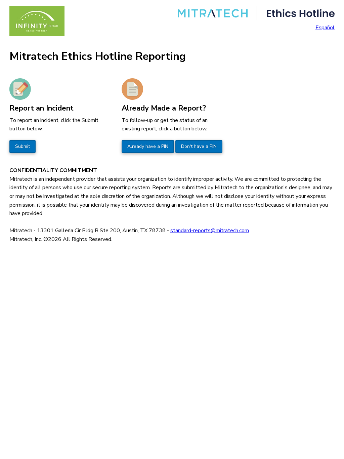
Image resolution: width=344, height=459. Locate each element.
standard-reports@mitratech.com (209, 230)
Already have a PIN (147, 146)
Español (325, 27)
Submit (22, 146)
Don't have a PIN (199, 146)
